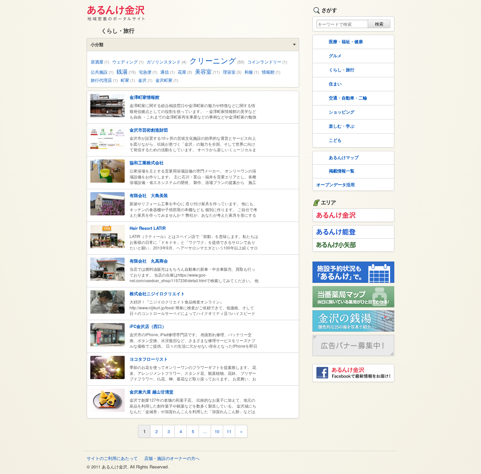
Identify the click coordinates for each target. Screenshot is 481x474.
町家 (128, 80)
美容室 (207, 71)
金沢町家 (166, 80)
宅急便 (148, 72)
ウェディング (128, 62)
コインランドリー (267, 62)
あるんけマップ (344, 157)
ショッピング (341, 112)
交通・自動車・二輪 (348, 98)
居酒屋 (100, 62)
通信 (167, 72)
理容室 (232, 72)
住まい (335, 84)
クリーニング (216, 60)
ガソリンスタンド (167, 62)
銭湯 (126, 71)
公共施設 (102, 72)
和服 (251, 72)
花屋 (185, 72)
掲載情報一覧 (341, 171)
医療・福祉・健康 (346, 41)
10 (217, 431)
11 (229, 431)
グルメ (335, 55)
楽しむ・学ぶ (341, 126)
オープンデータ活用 (335, 184)
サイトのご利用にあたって (112, 458)
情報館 (271, 72)
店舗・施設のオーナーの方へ (172, 458)
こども (335, 140)
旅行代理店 (104, 80)
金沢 (145, 80)
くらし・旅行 (341, 69)
